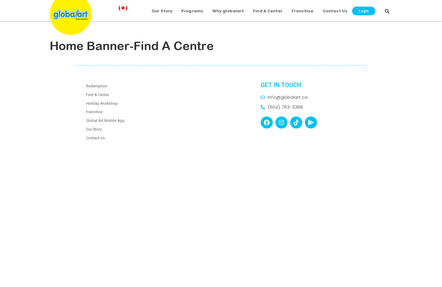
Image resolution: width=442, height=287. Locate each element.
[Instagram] (281, 122)
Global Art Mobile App (105, 120)
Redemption (96, 86)
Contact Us (335, 11)
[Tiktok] (296, 122)
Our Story (162, 11)
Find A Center (267, 11)
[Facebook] (267, 122)
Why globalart (228, 11)
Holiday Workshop (102, 103)
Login (364, 11)
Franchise (303, 11)
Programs (192, 11)
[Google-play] (311, 122)
